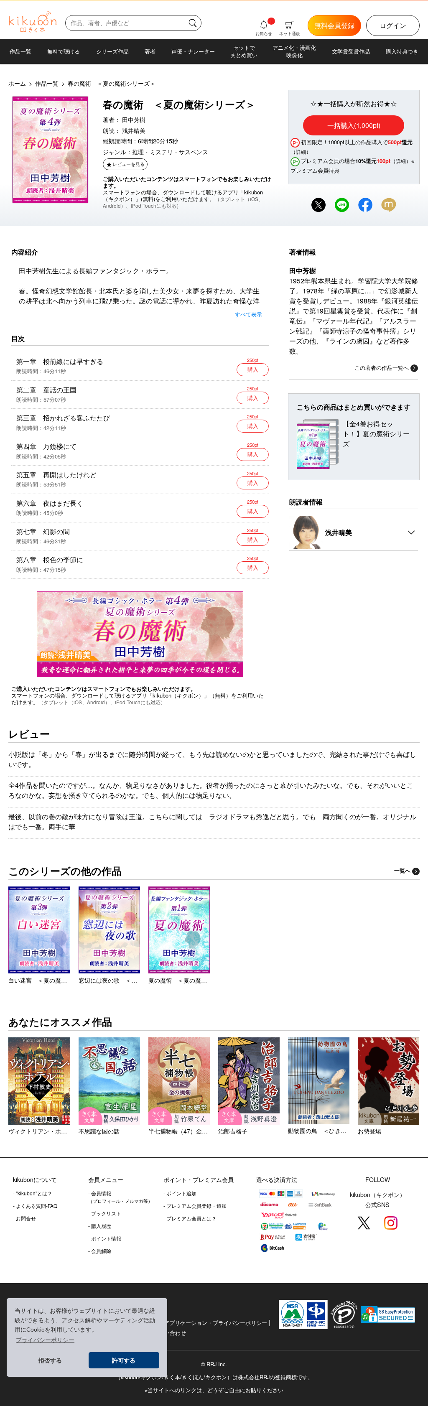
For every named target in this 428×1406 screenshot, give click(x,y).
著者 (150, 51)
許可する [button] (123, 1360)
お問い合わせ (169, 1333)
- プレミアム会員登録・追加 (195, 1205)
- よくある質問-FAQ (35, 1205)
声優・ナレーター (193, 51)
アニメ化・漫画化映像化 (294, 51)
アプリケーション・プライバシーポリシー (215, 1323)
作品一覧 (20, 51)
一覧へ (402, 870)
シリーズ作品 (112, 51)
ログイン (393, 25)
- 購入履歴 (99, 1225)
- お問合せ (24, 1218)
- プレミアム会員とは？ (190, 1218)
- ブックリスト (104, 1213)
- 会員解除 (99, 1250)
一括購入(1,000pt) (353, 125)
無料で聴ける (63, 51)
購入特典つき (402, 51)
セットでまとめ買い (243, 51)
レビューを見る (128, 163)
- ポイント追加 (179, 1193)
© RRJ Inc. (214, 1364)
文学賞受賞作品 (351, 51)
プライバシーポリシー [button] (45, 1340)
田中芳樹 (133, 119)
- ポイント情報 (104, 1238)
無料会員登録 (334, 25)
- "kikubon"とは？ (32, 1193)
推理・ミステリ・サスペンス (170, 151)
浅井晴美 (133, 130)
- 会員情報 (120, 1196)
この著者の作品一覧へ (381, 368)
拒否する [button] (50, 1360)
